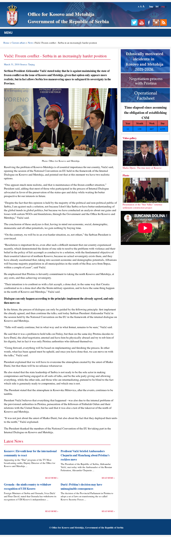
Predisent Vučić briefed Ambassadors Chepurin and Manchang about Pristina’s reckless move (85, 455)
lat (157, 6)
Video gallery (130, 138)
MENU (8, 32)
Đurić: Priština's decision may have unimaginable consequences (81, 486)
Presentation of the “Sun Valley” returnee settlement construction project (142, 206)
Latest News (13, 441)
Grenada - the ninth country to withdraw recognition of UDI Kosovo (27, 486)
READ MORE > (51, 478)
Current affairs (18, 42)
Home (6, 42)
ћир (151, 6)
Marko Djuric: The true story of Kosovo (142, 167)
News (30, 42)
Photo (126, 175)
